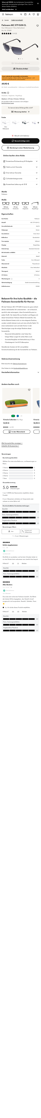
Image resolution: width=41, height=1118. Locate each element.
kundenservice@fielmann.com (18, 581)
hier (11, 585)
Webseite (20, 578)
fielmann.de (16, 559)
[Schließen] (35, 531)
